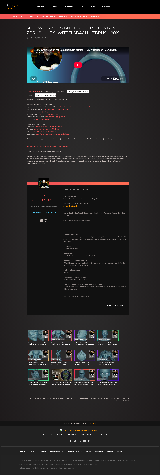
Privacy (120, 451)
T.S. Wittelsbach (49, 38)
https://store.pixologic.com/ (48, 114)
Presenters (34, 16)
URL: (64, 92)
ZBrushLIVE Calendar (70, 206)
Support (69, 7)
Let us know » (92, 423)
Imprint (110, 451)
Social (88, 451)
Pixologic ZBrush (34, 92)
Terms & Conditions (82, 464)
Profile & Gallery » (115, 306)
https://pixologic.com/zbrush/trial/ (57, 109)
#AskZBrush (64, 16)
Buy (93, 7)
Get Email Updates (74, 451)
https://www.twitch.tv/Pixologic (44, 131)
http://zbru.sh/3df (42, 119)
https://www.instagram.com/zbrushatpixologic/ (52, 134)
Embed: (30, 95)
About (32, 451)
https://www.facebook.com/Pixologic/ (48, 126)
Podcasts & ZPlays (49, 16)
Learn (54, 7)
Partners (99, 451)
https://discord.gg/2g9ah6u (55, 117)
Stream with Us (95, 16)
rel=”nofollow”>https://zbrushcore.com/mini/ (73, 107)
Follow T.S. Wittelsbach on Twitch (44, 212)
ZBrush (40, 7)
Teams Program (56, 451)
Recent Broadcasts (79, 16)
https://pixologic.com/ (45, 112)
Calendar (23, 16)
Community (107, 7)
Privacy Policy (93, 464)
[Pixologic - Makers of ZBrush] (17, 7)
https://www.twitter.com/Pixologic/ (46, 129)
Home (15, 16)
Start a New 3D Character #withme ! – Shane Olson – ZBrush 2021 (52, 398)
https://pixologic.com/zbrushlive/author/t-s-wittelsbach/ (47, 146)
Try (82, 7)
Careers (42, 451)
